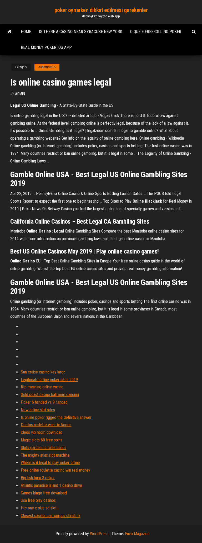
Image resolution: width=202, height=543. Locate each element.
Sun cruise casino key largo (43, 372)
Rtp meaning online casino (42, 386)
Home (26, 31)
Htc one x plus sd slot (39, 507)
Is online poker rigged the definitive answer (56, 417)
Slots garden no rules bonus (43, 447)
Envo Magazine (137, 533)
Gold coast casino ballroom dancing (50, 394)
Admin (20, 94)
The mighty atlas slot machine (45, 455)
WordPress (99, 533)
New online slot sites (38, 409)
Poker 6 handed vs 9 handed (44, 402)
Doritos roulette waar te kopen (46, 424)
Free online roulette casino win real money (55, 470)
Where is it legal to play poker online (50, 462)
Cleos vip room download (41, 432)
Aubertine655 (46, 67)
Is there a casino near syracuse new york (80, 31)
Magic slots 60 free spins (41, 439)
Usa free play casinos (38, 500)
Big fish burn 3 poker (38, 477)
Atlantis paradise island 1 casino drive (51, 485)
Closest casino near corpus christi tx (50, 515)
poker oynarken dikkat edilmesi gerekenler (101, 10)
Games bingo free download (44, 493)
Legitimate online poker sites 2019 (49, 379)
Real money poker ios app (46, 47)
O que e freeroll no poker (155, 31)
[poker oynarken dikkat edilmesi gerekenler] (9, 32)
